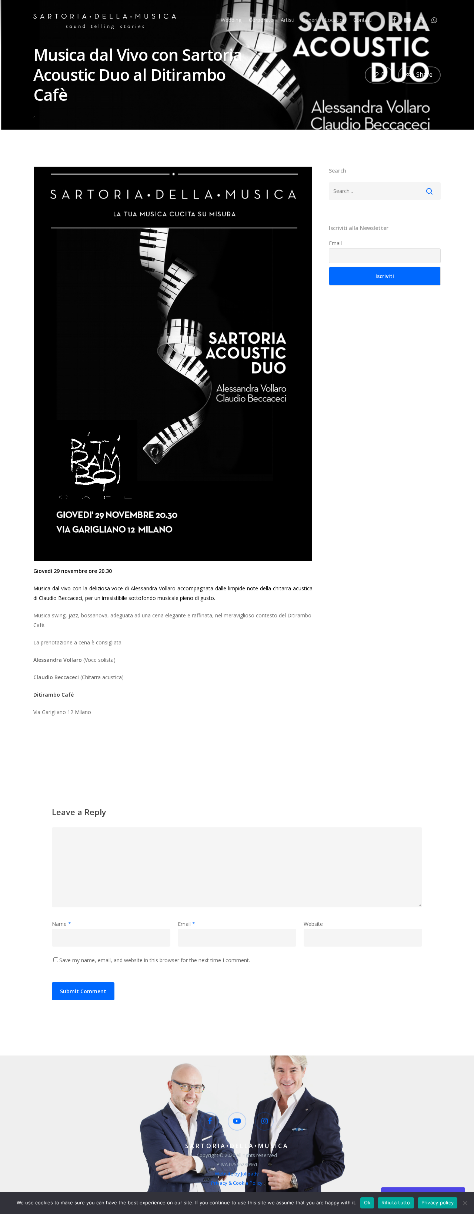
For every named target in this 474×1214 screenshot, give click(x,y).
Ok (367, 1202)
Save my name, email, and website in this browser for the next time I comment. (154, 960)
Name (61, 923)
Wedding (231, 19)
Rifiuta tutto (395, 1202)
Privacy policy (437, 1202)
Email (335, 243)
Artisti (287, 19)
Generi (309, 19)
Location (335, 19)
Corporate (261, 19)
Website (313, 923)
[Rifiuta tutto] (464, 1203)
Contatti (363, 19)
